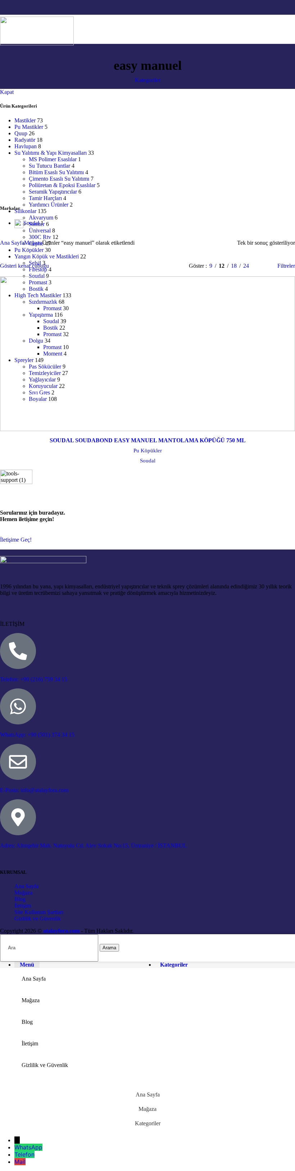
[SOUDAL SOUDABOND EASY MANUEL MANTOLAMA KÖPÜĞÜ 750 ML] (147, 354)
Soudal (37, 276)
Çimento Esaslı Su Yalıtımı (59, 179)
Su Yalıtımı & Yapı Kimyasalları (50, 153)
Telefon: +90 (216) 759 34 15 (33, 679)
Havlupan (25, 146)
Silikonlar (25, 211)
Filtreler (286, 266)
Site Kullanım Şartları (38, 912)
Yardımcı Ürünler (48, 205)
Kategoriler (147, 80)
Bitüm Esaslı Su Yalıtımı (56, 172)
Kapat (7, 92)
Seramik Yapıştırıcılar (53, 192)
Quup (20, 133)
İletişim (22, 906)
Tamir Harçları (45, 198)
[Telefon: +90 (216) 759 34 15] (18, 651)
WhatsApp (28, 1147)
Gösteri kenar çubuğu (24, 266)
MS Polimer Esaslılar (53, 159)
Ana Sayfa (12, 243)
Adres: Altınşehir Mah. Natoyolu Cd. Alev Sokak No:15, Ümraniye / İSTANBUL (93, 845)
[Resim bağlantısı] (43, 561)
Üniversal (40, 230)
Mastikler (25, 120)
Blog (20, 899)
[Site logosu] (37, 43)
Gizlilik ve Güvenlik (37, 918)
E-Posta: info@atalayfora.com (34, 790)
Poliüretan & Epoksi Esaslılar (62, 185)
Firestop (38, 269)
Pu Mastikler (28, 127)
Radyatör (24, 140)
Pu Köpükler (147, 450)
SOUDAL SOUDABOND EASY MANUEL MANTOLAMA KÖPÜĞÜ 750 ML (148, 440)
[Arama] (282, 29)
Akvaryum (41, 217)
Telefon (24, 1154)
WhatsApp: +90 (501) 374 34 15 (37, 735)
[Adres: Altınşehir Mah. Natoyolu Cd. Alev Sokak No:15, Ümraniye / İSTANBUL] (18, 817)
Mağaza (33, 243)
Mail (20, 1161)
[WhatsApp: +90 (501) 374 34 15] (18, 706)
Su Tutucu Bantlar (49, 166)
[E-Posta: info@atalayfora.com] (18, 762)
